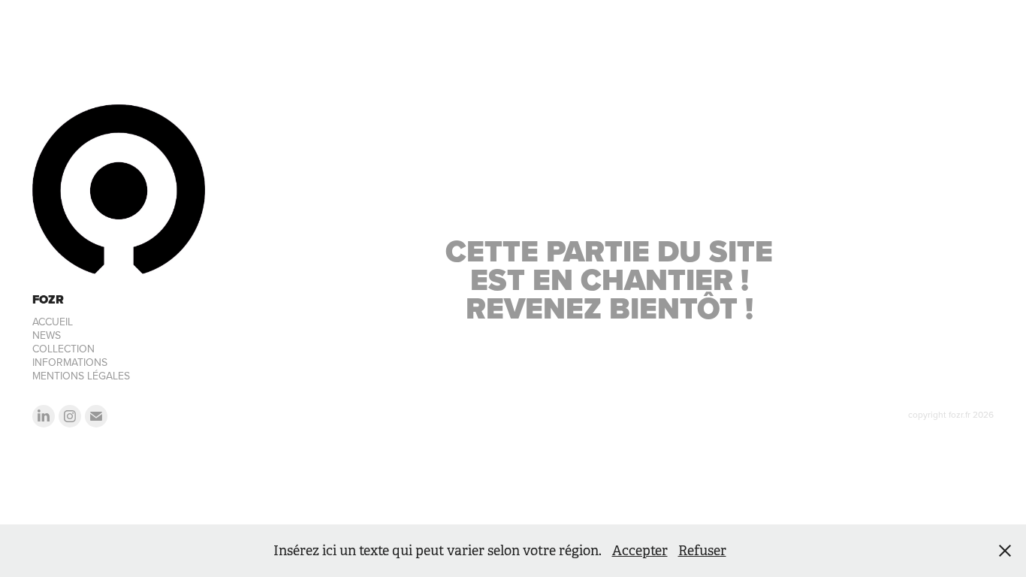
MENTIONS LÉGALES (81, 375)
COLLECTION (63, 348)
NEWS (46, 335)
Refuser (702, 550)
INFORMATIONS (69, 362)
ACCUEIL (52, 321)
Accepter (640, 550)
